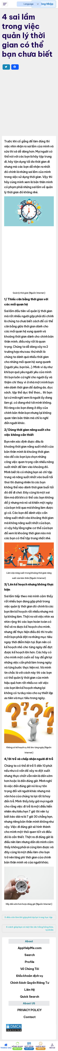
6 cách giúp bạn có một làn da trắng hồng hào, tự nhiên (29, 928)
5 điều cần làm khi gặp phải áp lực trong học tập (28, 917)
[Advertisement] (29, 103)
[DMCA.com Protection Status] (29, 1028)
